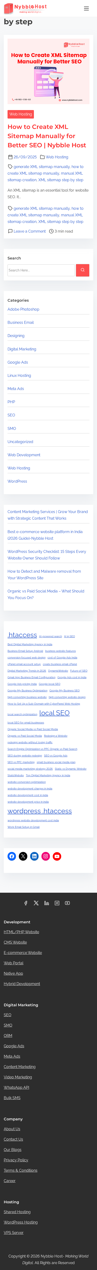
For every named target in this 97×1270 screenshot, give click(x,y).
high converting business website (27, 697)
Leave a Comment (30, 231)
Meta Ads (16, 388)
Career (10, 1181)
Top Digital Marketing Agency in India (48, 775)
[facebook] (25, 904)
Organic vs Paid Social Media (25, 735)
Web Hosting (20, 114)
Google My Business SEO (64, 690)
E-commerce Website (23, 952)
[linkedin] (46, 904)
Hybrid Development (22, 984)
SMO (12, 428)
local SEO (54, 713)
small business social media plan (56, 762)
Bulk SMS (12, 1098)
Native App (13, 973)
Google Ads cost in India (71, 677)
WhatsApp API (16, 1087)
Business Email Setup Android (25, 650)
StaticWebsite (16, 775)
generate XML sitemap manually (42, 166)
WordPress (17, 481)
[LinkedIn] (34, 856)
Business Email (21, 322)
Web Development (24, 455)
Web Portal (13, 963)
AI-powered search (50, 636)
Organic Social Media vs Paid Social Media (33, 729)
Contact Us (13, 1139)
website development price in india (28, 801)
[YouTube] (57, 856)
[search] (82, 270)
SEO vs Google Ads (55, 755)
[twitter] (36, 904)
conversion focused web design (26, 657)
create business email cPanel (60, 664)
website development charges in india (30, 788)
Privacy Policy (16, 1160)
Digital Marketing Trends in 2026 (27, 670)
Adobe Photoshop (23, 309)
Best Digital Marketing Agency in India (30, 644)
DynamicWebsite (58, 670)
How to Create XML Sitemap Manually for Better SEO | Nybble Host (47, 136)
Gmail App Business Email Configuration (31, 677)
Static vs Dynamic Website (70, 768)
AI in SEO (69, 636)
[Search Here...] (41, 270)
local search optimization (22, 714)
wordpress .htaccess (40, 811)
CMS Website (15, 942)
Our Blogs (12, 1149)
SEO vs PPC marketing (21, 762)
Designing (16, 335)
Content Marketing (20, 1066)
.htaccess (22, 635)
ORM (8, 1035)
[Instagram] (45, 856)
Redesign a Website (55, 735)
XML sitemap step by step (60, 180)
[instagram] (57, 904)
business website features (60, 650)
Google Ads (18, 362)
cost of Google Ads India (62, 657)
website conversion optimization (27, 782)
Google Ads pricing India (22, 683)
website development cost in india (28, 795)
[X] (23, 856)
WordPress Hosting (21, 1222)
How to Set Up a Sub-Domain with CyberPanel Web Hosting (44, 703)
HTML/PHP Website (21, 932)
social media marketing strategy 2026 (30, 768)
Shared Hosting (17, 1212)
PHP (11, 402)
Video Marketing (18, 1077)
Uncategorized (20, 442)
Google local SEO (49, 683)
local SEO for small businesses (26, 722)
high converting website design (67, 697)
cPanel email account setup (24, 664)
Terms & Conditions (20, 1170)
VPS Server (14, 1232)
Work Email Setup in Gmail (24, 827)
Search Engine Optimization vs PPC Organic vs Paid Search (42, 749)
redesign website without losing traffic (30, 742)
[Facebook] (12, 856)
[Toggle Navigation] (86, 8)
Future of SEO (78, 670)
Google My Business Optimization (27, 690)
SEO (11, 415)
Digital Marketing (22, 349)
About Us (12, 1129)
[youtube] (67, 904)
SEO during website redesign (25, 755)
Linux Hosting (19, 375)
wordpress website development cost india (33, 820)
